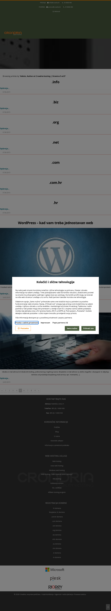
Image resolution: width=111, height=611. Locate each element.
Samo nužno (72, 328)
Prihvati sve (88, 328)
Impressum (45, 322)
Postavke (25, 328)
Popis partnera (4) (60, 322)
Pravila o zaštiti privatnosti (26, 322)
